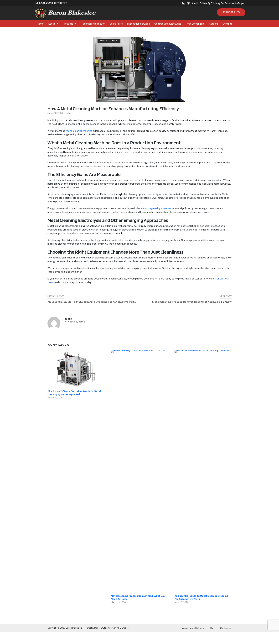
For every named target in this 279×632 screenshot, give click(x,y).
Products (68, 23)
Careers (213, 23)
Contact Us (226, 628)
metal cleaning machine (79, 131)
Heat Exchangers (195, 23)
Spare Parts (116, 23)
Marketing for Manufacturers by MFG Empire (107, 628)
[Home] (65, 12)
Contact (227, 23)
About (51, 23)
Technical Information (93, 23)
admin (69, 113)
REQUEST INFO (231, 12)
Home (40, 23)
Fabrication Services (138, 23)
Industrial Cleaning (109, 40)
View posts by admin (74, 321)
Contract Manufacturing (167, 23)
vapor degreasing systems (156, 208)
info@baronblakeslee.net (52, 3)
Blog (212, 628)
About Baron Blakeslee (193, 628)
